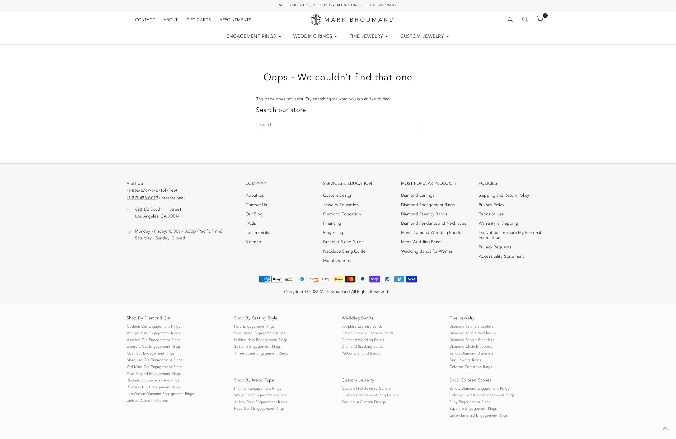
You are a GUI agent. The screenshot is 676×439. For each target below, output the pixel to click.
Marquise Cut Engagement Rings (154, 360)
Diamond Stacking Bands (362, 346)
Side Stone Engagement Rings (259, 333)
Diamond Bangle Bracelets (471, 340)
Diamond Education (342, 214)
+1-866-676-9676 (142, 190)
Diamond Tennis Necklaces (472, 333)
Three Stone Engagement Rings (261, 353)
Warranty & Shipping (498, 223)
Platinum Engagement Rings (257, 388)
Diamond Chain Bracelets (470, 346)
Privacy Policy (492, 204)
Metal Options (337, 260)
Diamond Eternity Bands (424, 214)
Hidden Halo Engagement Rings (261, 340)
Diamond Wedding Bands (363, 340)
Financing (332, 223)
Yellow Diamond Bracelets (471, 353)
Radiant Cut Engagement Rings (153, 380)
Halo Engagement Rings (254, 326)
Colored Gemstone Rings (470, 367)
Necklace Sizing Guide (344, 251)
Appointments (235, 19)
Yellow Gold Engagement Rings (260, 402)
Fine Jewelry (367, 36)
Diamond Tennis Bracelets (471, 326)
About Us (255, 195)
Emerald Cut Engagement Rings (154, 346)
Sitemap (253, 241)
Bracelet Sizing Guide (343, 241)
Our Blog (254, 214)
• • (338, 5)
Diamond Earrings (417, 195)
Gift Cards (198, 19)
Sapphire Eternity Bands (362, 326)
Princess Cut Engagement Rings (154, 387)
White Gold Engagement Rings (260, 395)
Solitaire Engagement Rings (257, 346)
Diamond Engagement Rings (428, 204)
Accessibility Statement (501, 257)
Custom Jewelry (423, 36)
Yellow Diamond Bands (361, 353)
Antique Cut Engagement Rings (153, 333)
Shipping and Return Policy (504, 195)
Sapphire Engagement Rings (473, 409)
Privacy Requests (495, 247)
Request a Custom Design (364, 402)
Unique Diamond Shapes (147, 401)
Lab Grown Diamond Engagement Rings (160, 394)
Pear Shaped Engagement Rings (154, 374)
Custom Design (337, 195)
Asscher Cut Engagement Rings (153, 340)
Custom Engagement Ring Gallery (370, 395)
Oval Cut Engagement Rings (151, 353)
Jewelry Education (341, 204)
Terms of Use (491, 214)
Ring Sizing (333, 232)
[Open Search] (525, 20)
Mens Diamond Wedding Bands (431, 232)
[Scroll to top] (665, 428)
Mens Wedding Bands (422, 241)
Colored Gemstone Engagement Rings (482, 395)
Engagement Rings (252, 36)
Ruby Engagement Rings (469, 402)
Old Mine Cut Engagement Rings (154, 367)
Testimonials (257, 232)
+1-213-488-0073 (142, 198)
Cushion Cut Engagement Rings (153, 326)
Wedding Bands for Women (427, 251)
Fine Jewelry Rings (465, 360)
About (170, 19)
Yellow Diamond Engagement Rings (479, 388)
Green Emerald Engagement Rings (478, 415)
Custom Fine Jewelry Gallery (366, 388)
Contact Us (256, 204)
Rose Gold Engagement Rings (259, 409)
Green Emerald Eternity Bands (367, 333)
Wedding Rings (313, 36)
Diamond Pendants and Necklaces (433, 223)
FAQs (251, 223)
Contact (145, 19)
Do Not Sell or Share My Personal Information (510, 235)
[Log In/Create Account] (510, 20)
